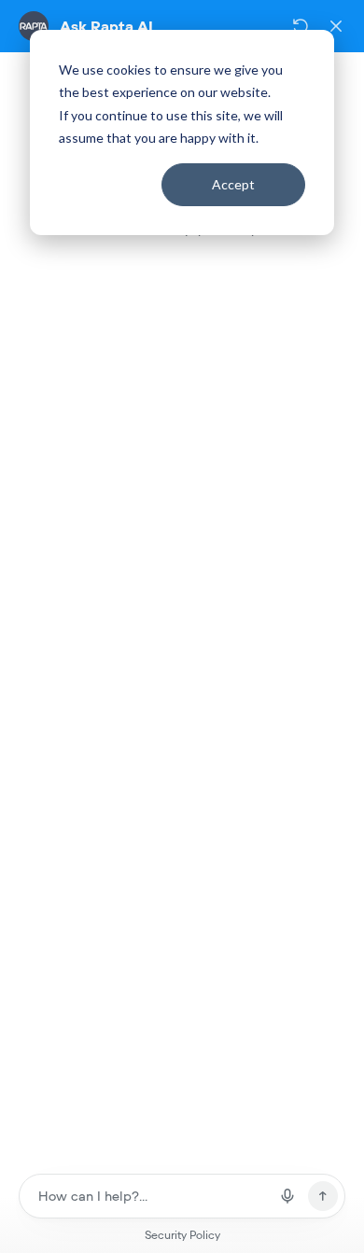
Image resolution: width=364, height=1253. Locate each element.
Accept (233, 184)
